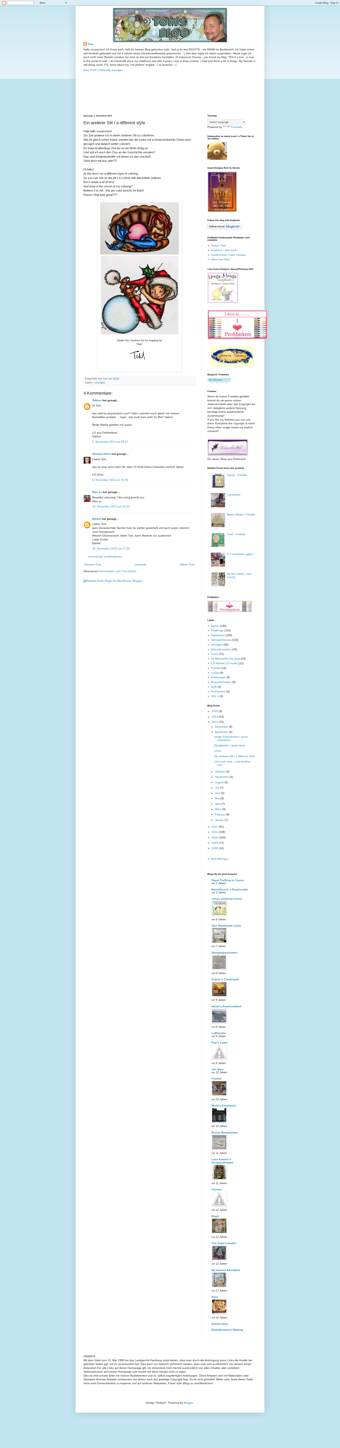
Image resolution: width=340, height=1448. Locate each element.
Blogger (188, 1402)
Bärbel (96, 518)
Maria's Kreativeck (224, 1105)
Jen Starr (218, 1069)
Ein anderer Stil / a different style (234, 756)
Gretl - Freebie (236, 534)
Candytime (233, 494)
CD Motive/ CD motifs (224, 663)
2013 (215, 722)
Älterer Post (187, 564)
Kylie (214, 686)
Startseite (140, 564)
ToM (120, 13)
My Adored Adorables (226, 1270)
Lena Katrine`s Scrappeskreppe (222, 1161)
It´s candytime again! (240, 554)
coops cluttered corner (227, 898)
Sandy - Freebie (237, 474)
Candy (215, 672)
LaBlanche (219, 1033)
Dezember (222, 726)
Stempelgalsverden (224, 952)
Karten (215, 625)
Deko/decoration (221, 649)
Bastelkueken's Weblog (227, 1329)
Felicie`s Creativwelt (225, 979)
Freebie (216, 668)
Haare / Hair (218, 245)
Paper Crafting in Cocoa (228, 880)
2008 (215, 848)
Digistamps (218, 635)
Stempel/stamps (221, 639)
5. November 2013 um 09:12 (110, 441)
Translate (236, 127)
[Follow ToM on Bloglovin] (224, 228)
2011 (215, 832)
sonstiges (99, 382)
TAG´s (215, 696)
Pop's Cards (220, 1042)
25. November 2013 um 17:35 (111, 548)
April (218, 803)
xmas (217, 750)
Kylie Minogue (219, 858)
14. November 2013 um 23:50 (111, 506)
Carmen (217, 1189)
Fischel (216, 1078)
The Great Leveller (224, 1243)
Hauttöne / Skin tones (224, 250)
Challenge (217, 630)
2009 (215, 842)
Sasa (215, 1296)
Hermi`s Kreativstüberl (226, 1006)
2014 (215, 716)
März (218, 809)
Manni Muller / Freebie (241, 514)
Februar (220, 814)
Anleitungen (218, 677)
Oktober (220, 771)
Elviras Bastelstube (224, 1132)
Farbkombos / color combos (228, 254)
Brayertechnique (221, 682)
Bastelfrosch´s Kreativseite (230, 889)
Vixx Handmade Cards (226, 925)
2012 (215, 826)
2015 (215, 711)
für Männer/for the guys (225, 658)
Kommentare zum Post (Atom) (117, 571)
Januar (220, 820)
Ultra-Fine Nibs (220, 259)
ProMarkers (218, 691)
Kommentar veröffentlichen (105, 556)
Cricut (214, 653)
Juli (217, 787)
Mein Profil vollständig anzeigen (103, 70)
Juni (218, 793)
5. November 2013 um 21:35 (110, 479)
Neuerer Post (92, 564)
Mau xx (97, 492)
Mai (217, 798)
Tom (90, 44)
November (222, 732)
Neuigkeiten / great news (229, 745)
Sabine (97, 400)
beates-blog (220, 1323)
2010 (215, 837)
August (220, 782)
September (222, 776)
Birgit (215, 1216)
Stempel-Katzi (101, 453)
